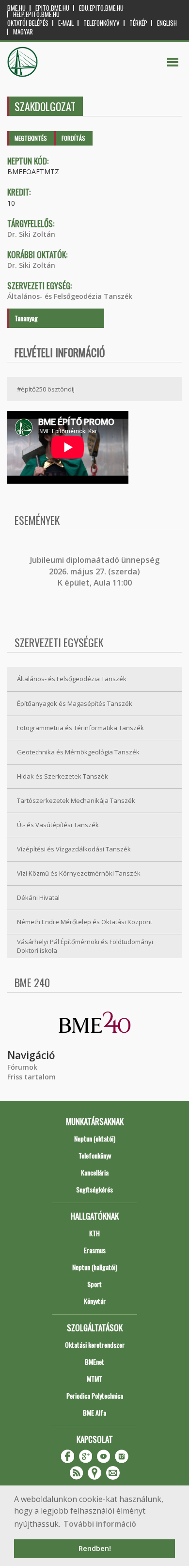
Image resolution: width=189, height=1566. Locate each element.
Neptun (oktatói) (94, 1138)
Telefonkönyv (101, 23)
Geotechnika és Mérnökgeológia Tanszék (78, 752)
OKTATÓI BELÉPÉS (27, 23)
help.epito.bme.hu (36, 14)
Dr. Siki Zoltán (31, 234)
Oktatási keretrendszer (95, 1344)
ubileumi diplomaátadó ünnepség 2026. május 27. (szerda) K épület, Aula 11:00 (95, 571)
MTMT (94, 1378)
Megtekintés (31, 138)
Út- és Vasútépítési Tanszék (58, 824)
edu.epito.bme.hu (101, 8)
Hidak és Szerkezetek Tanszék (62, 776)
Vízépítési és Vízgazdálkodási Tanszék (74, 849)
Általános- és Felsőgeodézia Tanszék (69, 296)
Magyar (23, 32)
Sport (94, 1284)
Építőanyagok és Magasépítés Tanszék (74, 703)
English (167, 23)
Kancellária (95, 1172)
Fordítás (73, 138)
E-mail (66, 23)
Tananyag (26, 318)
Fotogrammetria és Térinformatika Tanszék (80, 727)
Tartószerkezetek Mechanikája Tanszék (76, 800)
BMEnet (94, 1361)
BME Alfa (94, 1412)
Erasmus (95, 1250)
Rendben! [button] (95, 1548)
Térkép (138, 23)
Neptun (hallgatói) (94, 1267)
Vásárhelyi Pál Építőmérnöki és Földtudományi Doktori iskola (85, 946)
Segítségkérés (94, 1189)
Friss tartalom (31, 1076)
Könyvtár (95, 1301)
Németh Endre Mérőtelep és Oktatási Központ (84, 921)
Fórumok (22, 1067)
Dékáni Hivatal (38, 897)
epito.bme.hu (52, 8)
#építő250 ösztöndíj (46, 389)
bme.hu (16, 8)
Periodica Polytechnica (94, 1395)
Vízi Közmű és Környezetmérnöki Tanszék (79, 873)
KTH (94, 1233)
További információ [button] (99, 1523)
